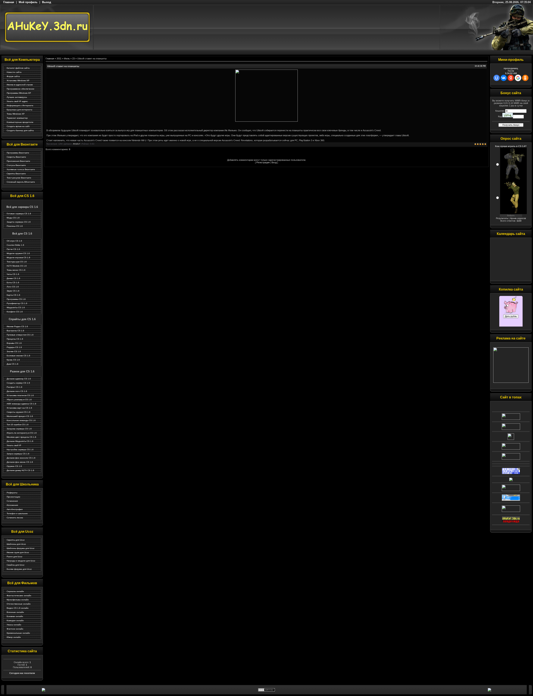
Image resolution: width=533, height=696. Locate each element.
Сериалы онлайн (15, 591)
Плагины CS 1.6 (15, 226)
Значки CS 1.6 (14, 351)
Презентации (13, 497)
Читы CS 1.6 (13, 274)
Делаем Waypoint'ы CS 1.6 (20, 441)
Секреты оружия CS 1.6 (18, 412)
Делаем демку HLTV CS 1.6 (20, 470)
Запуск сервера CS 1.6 (18, 454)
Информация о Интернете (20, 105)
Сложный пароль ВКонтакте (21, 182)
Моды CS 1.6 (13, 218)
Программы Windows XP (19, 93)
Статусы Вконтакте (16, 165)
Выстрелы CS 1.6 (15, 330)
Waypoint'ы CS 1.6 (16, 307)
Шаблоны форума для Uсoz (20, 548)
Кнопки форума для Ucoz (19, 569)
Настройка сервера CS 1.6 (20, 449)
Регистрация (263, 162)
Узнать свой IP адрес (17, 101)
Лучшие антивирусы (17, 97)
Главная (8, 2)
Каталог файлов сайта (18, 68)
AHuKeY (76, 144)
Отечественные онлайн (19, 604)
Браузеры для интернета (19, 110)
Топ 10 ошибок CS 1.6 (18, 424)
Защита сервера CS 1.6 (19, 222)
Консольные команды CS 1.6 (21, 420)
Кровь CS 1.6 (13, 360)
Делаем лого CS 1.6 (17, 391)
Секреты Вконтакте (16, 157)
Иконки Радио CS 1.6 (17, 326)
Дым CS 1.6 (12, 364)
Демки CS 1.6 (13, 278)
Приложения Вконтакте (18, 161)
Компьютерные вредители (20, 122)
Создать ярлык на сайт (18, 126)
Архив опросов (518, 218)
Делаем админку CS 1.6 (19, 379)
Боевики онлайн (15, 616)
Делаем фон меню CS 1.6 (20, 462)
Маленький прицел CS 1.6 (20, 416)
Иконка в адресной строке (20, 85)
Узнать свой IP (14, 445)
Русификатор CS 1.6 (17, 303)
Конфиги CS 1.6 (15, 312)
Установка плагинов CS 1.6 (20, 395)
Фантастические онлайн (19, 595)
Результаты (502, 218)
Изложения (12, 505)
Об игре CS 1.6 (14, 241)
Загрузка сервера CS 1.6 (19, 429)
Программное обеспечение (20, 89)
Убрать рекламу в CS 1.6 (19, 399)
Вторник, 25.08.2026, (511, 2)
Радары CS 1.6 (14, 347)
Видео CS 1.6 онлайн (18, 608)
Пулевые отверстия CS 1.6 (20, 335)
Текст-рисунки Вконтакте (19, 178)
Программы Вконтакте (18, 153)
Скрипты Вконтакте (16, 173)
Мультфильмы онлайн (18, 600)
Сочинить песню (15, 517)
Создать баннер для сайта (20, 130)
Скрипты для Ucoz (16, 540)
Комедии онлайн (15, 620)
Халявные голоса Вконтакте (21, 169)
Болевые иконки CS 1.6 (18, 355)
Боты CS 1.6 (13, 282)
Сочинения (12, 501)
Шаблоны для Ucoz (16, 544)
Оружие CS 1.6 (14, 466)
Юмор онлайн (14, 637)
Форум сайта (13, 76)
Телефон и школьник (17, 513)
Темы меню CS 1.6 (16, 270)
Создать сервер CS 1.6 (18, 383)
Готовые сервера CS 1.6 (19, 213)
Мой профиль (28, 2)
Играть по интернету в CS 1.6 (22, 433)
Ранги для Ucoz (14, 556)
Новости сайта (14, 72)
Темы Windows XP (16, 114)
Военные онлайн (15, 612)
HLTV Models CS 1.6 (17, 266)
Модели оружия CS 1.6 (18, 253)
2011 (59, 58)
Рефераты (12, 492)
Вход (274, 162)
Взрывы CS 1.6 (14, 343)
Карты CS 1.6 (13, 295)
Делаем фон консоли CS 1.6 (21, 458)
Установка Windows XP (18, 80)
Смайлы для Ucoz (15, 565)
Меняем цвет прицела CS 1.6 (21, 437)
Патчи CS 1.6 (13, 249)
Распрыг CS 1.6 (14, 387)
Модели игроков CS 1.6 (18, 257)
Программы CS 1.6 (16, 299)
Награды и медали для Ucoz (21, 561)
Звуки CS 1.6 (13, 291)
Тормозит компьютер (17, 118)
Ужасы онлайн (14, 625)
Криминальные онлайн (18, 633)
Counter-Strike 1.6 (15, 245)
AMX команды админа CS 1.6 (21, 404)
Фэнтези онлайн (15, 629)
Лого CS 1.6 (13, 287)
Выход (46, 2)
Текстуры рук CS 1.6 (17, 262)
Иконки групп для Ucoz (18, 552)
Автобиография (14, 509)
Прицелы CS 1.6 (15, 339)
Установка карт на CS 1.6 (19, 408)
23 (73, 58)
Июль (67, 58)
